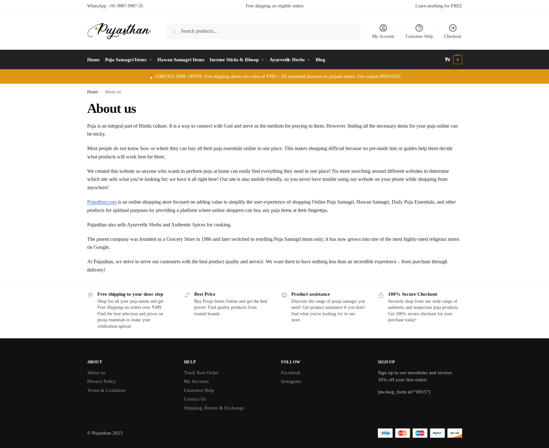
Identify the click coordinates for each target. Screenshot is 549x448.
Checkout (452, 36)
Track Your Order (201, 372)
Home (92, 91)
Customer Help (419, 36)
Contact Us (195, 399)
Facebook (291, 372)
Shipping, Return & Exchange (214, 407)
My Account (383, 36)
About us (96, 372)
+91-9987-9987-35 (126, 6)
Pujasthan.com (102, 202)
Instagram (291, 381)
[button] (453, 59)
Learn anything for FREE (438, 6)
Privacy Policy (101, 381)
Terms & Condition (106, 390)
